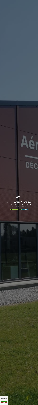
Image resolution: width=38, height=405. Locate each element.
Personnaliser (3, 403)
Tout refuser (4, 402)
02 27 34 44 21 (13, 209)
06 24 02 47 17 (19, 209)
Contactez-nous (25, 209)
